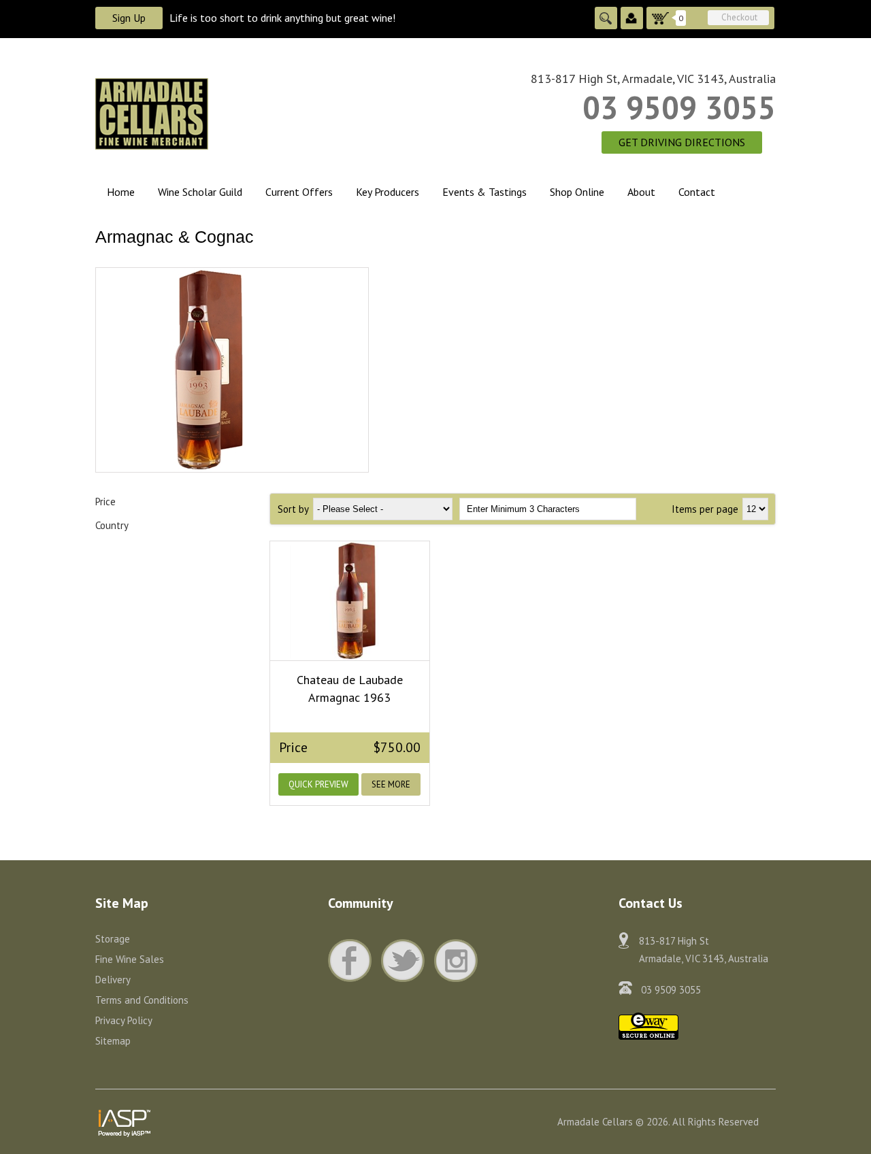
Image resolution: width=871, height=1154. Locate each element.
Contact (696, 192)
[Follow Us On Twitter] (406, 960)
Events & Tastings (484, 192)
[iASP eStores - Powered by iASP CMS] (124, 1120)
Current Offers (299, 192)
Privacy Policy (123, 1020)
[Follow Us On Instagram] (456, 960)
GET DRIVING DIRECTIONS (682, 142)
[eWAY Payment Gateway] (648, 1025)
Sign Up (129, 17)
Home (121, 192)
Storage (112, 938)
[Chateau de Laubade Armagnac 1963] (349, 600)
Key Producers (387, 192)
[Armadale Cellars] (232, 113)
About (641, 192)
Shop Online (577, 192)
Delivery (113, 979)
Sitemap (113, 1040)
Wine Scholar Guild (200, 192)
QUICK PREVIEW (318, 784)
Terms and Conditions (141, 1000)
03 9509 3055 (679, 107)
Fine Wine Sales (129, 959)
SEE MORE (391, 784)
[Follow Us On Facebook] (353, 960)
